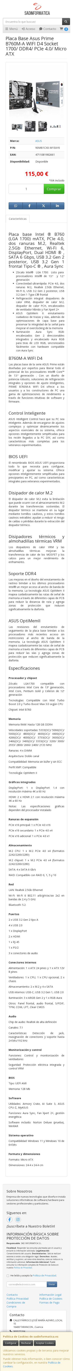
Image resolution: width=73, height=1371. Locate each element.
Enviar (52, 1284)
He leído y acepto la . (33, 1275)
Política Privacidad (17, 1298)
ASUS (38, 141)
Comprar (54, 189)
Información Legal (50, 1294)
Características (18, 219)
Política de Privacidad (23, 1267)
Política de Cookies (50, 1298)
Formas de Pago (49, 1302)
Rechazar (26, 1343)
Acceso (30, 29)
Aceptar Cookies (45, 1343)
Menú (13, 29)
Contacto (49, 29)
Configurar (10, 1343)
